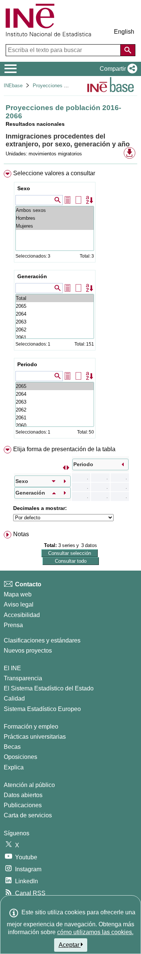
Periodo (27, 364)
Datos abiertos (23, 795)
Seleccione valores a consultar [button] (54, 173)
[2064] (55, 314)
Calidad (14, 698)
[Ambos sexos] (55, 210)
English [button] (124, 31)
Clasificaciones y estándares (42, 640)
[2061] (55, 337)
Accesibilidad (22, 615)
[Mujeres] (55, 226)
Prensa (13, 625)
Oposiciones (20, 757)
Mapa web (18, 594)
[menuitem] (70, 305)
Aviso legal (18, 604)
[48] (55, 394)
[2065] (55, 306)
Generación (32, 276)
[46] (55, 410)
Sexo (23, 188)
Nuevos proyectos (28, 650)
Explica (14, 767)
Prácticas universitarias (35, 736)
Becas (12, 747)
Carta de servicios (28, 815)
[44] (55, 425)
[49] (55, 386)
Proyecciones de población (62, 85)
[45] (55, 418)
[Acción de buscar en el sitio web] (127, 50)
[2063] (55, 322)
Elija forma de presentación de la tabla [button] (64, 449)
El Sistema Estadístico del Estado (49, 688)
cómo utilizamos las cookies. (95, 932)
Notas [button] (21, 534)
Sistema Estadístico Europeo (42, 709)
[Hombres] (55, 218)
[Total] (55, 298)
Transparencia (23, 678)
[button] (117, 69)
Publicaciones (23, 805)
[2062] (55, 330)
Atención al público (29, 785)
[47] (55, 402)
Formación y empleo (31, 726)
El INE (12, 668)
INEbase (13, 85)
